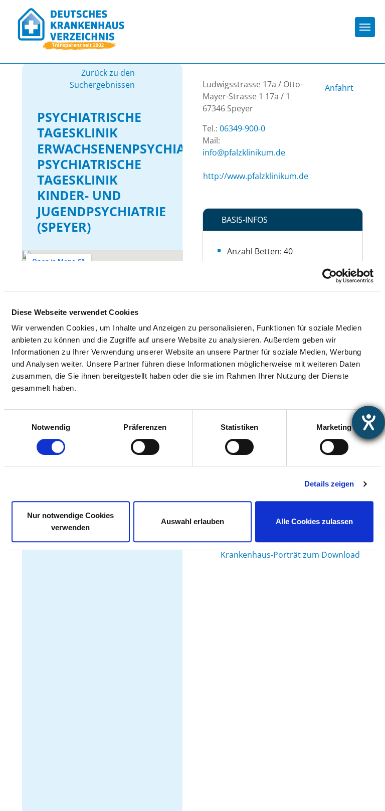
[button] (282, 220)
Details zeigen (329, 483)
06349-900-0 (242, 128)
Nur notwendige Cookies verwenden (70, 521)
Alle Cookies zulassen (314, 521)
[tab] (282, 220)
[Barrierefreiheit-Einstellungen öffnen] (368, 422)
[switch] (145, 447)
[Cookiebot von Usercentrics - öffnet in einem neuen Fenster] (329, 275)
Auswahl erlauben (192, 521)
